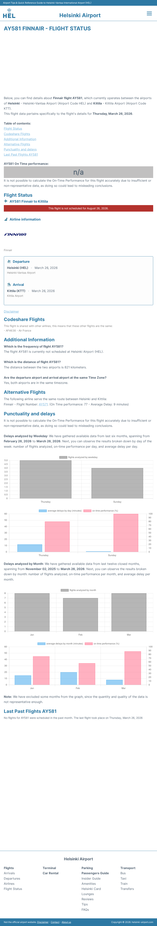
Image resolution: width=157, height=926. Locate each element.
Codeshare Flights (17, 134)
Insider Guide (91, 878)
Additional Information (20, 139)
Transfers (127, 889)
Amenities (89, 884)
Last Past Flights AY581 (21, 154)
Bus (123, 873)
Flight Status (13, 128)
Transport (127, 868)
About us (66, 922)
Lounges (88, 894)
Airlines (9, 884)
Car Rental (50, 873)
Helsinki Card (91, 889)
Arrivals (9, 873)
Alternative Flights (17, 144)
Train (124, 884)
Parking (87, 868)
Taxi (123, 878)
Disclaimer (42, 922)
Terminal (49, 868)
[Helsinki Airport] (9, 13)
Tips (85, 904)
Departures (12, 878)
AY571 (43, 404)
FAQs (85, 909)
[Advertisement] (78, 65)
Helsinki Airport (80, 15)
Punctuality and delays (20, 149)
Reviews (87, 899)
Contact (55, 922)
